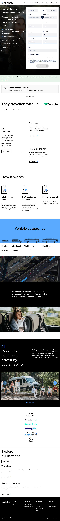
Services (26, 3)
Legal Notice (48, 518)
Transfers (51, 504)
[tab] (26, 96)
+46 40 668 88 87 (28, 504)
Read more (4, 80)
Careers (38, 506)
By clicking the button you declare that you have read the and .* (42, 58)
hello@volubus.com (28, 506)
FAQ (43, 3)
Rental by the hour (53, 506)
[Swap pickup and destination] (42, 17)
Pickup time (45, 22)
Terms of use (42, 518)
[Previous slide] (5, 383)
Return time (45, 38)
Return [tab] (42, 10)
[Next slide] (55, 383)
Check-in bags (46, 31)
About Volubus (36, 3)
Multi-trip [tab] (52, 10)
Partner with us (50, 3)
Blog (57, 3)
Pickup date (30, 22)
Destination (45, 14)
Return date (30, 38)
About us (38, 504)
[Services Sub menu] (30, 3)
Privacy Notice (55, 518)
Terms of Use (51, 57)
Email (29, 47)
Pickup (29, 14)
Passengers (30, 31)
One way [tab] (32, 10)
